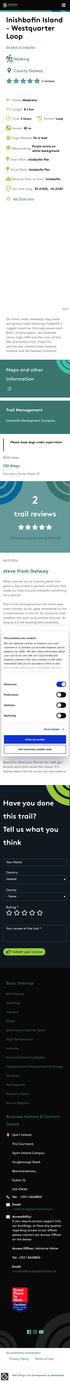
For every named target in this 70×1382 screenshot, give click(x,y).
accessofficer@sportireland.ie (34, 1271)
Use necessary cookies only (35, 749)
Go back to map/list (20, 47)
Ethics (10, 1021)
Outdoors (13, 1076)
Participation (15, 1085)
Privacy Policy (19, 1359)
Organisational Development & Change (34, 1066)
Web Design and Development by (38, 1375)
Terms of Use (44, 1359)
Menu (64, 5)
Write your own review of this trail (35, 538)
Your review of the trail (22, 928)
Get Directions (23, 199)
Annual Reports (17, 1103)
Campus (13, 1012)
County (11, 890)
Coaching (13, 1003)
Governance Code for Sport (25, 1030)
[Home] (10, 5)
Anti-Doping (15, 994)
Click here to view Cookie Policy (24, 671)
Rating (11, 907)
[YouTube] (41, 1332)
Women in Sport (17, 1094)
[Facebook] (29, 1332)
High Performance (19, 1039)
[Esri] (65, 308)
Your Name (14, 862)
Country (12, 872)
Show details (51, 729)
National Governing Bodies (25, 1057)
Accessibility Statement (23, 1353)
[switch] (61, 694)
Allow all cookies (35, 739)
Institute (12, 1048)
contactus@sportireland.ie (32, 1209)
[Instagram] (35, 1332)
